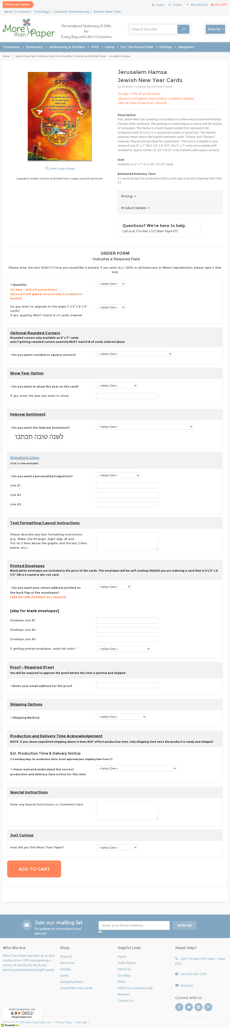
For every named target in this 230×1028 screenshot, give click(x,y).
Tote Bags (41, 12)
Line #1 (15, 485)
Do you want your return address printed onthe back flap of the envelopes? (45, 592)
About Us (124, 969)
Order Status (127, 963)
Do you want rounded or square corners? (44, 355)
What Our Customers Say (135, 988)
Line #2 (15, 495)
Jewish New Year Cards (76, 988)
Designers (186, 47)
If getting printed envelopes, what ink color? (43, 648)
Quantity (46, 291)
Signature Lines (24, 457)
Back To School (16, 12)
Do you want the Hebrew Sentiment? (41, 427)
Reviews (124, 994)
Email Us (187, 985)
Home (6, 56)
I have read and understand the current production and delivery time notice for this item (48, 771)
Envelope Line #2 (23, 629)
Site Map (81, 1022)
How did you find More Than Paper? (37, 847)
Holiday (165, 47)
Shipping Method (26, 717)
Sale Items (67, 963)
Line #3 (15, 504)
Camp (109, 47)
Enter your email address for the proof (42, 686)
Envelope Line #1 (22, 620)
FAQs (121, 981)
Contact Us (125, 1000)
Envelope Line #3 (23, 639)
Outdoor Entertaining (71, 12)
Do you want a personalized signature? (43, 476)
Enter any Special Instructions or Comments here (46, 804)
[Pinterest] (208, 1007)
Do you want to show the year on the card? (46, 386)
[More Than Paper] (29, 28)
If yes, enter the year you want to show (39, 395)
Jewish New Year (107, 12)
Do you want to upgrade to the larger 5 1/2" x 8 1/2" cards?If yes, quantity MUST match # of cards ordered (48, 311)
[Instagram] (199, 1007)
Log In (160, 5)
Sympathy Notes (71, 981)
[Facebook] (179, 1007)
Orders (177, 5)
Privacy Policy (63, 1022)
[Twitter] (189, 1007)
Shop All (66, 956)
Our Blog (124, 975)
